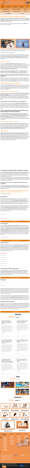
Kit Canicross (3, 279)
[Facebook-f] (27, 2)
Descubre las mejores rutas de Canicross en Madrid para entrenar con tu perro (22, 321)
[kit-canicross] (5, 151)
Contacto (22, 13)
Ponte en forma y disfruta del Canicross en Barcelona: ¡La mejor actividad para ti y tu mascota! (7, 341)
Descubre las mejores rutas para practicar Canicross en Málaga (22, 360)
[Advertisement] (15, 32)
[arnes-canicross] (5, 144)
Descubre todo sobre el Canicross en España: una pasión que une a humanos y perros (7, 322)
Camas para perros (8, 431)
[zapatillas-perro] (15, 151)
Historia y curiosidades (16, 9)
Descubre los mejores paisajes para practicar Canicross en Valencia (22, 340)
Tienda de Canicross (17, 11)
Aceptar (22, 465)
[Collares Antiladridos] (24, 158)
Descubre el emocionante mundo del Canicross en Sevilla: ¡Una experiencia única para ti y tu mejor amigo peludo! (7, 361)
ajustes (4, 466)
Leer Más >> (3, 334)
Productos (25, 11)
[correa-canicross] (24, 144)
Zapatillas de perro (15, 419)
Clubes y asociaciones (6, 11)
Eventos (25, 9)
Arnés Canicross (3, 196)
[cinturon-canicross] (15, 144)
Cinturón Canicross (4, 242)
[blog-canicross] (5, 165)
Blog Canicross (8, 13)
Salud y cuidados (5, 9)
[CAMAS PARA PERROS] (24, 151)
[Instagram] (28, 2)
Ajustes (26, 465)
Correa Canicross (24, 410)
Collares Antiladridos (24, 419)
